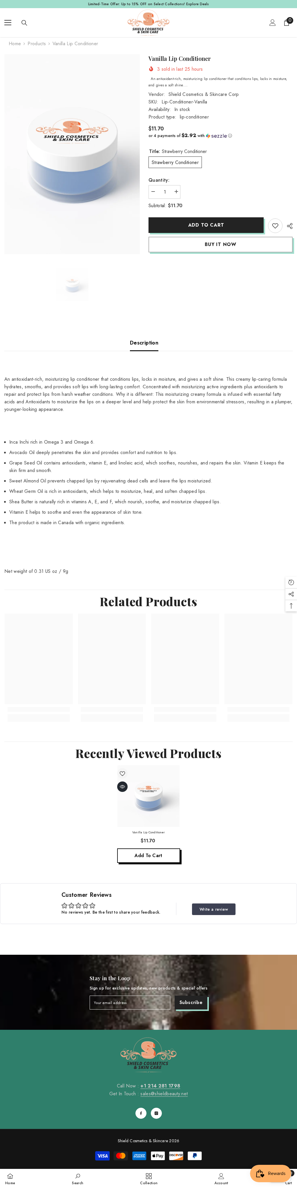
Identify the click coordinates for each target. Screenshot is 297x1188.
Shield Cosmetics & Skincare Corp (204, 94)
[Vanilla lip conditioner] (148, 796)
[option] (72, 154)
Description (144, 343)
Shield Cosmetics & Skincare (143, 1141)
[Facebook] (140, 1113)
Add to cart (206, 225)
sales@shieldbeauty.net (164, 1093)
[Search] (24, 22)
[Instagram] (156, 1113)
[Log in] (272, 22)
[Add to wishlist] (122, 773)
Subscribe (191, 1002)
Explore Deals (197, 4)
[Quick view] (122, 786)
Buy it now (220, 244)
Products (37, 43)
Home (15, 43)
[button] (220, 136)
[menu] (7, 22)
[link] (275, 225)
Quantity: (158, 180)
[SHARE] (287, 226)
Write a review (214, 909)
